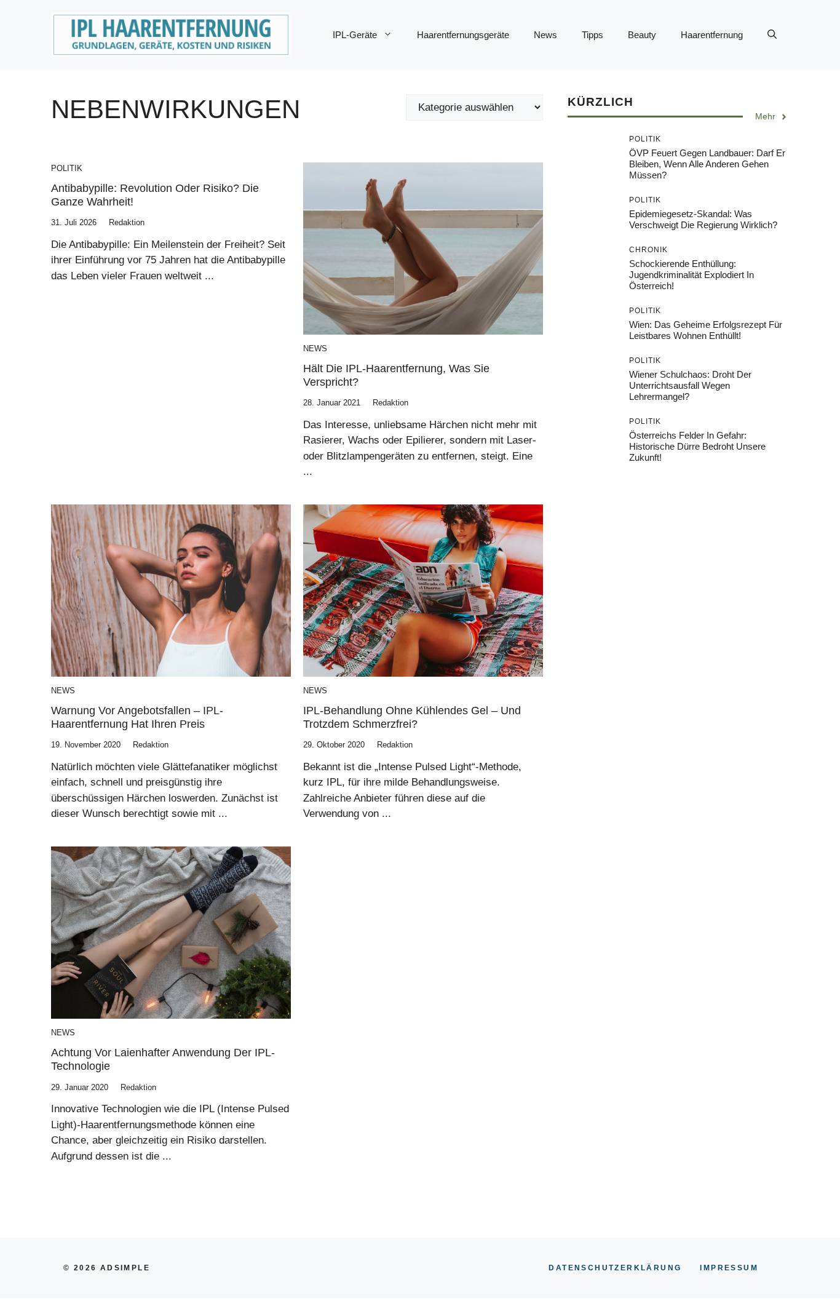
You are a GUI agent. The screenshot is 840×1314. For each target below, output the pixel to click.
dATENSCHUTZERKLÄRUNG (615, 1268)
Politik (66, 168)
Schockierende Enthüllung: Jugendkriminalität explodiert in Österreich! (691, 275)
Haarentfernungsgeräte (463, 35)
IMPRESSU (729, 1268)
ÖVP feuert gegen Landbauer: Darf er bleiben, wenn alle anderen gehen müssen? (707, 164)
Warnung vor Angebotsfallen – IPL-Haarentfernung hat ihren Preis (137, 717)
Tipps (592, 35)
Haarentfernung (712, 35)
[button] (772, 35)
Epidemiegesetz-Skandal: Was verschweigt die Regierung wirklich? (703, 220)
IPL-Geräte (355, 35)
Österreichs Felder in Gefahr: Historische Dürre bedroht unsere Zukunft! (697, 447)
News (545, 35)
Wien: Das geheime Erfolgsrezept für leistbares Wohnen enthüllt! (705, 330)
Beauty (642, 35)
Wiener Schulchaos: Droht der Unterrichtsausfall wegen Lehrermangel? (690, 386)
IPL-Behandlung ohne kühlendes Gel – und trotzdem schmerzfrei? (412, 717)
